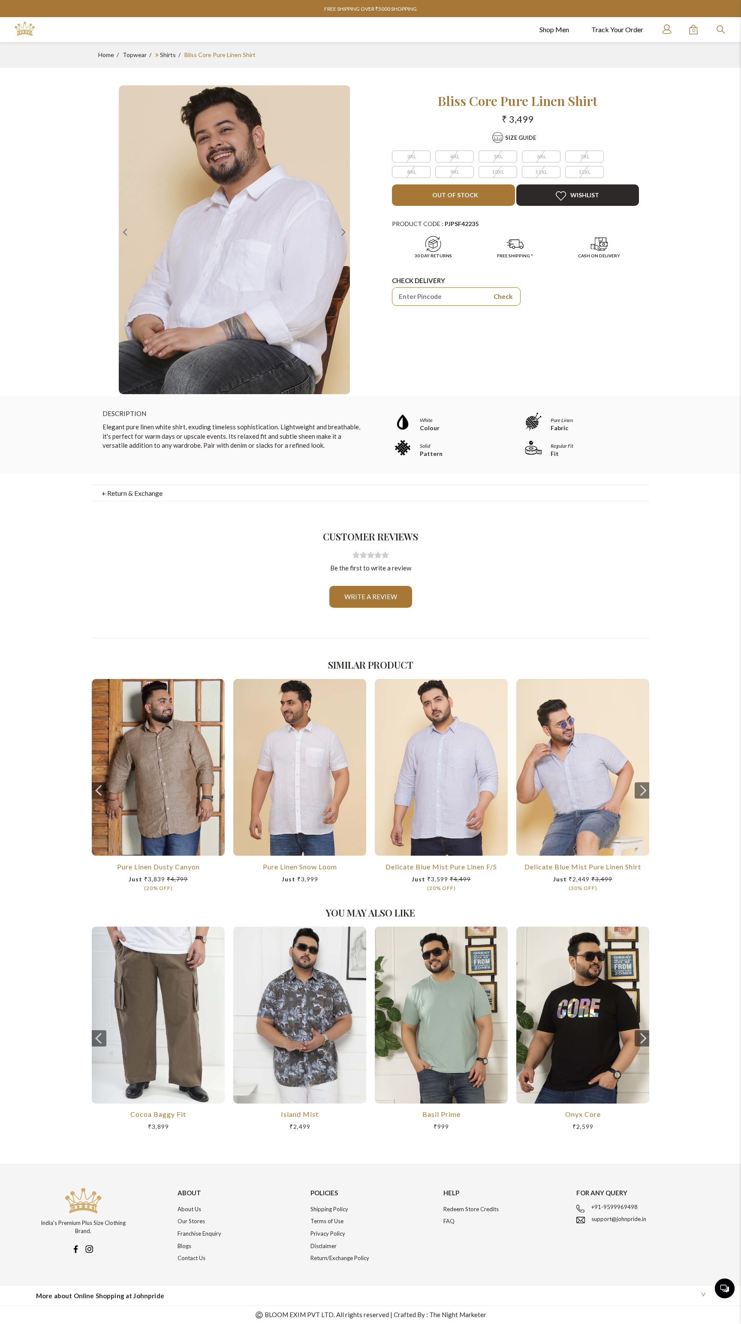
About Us (189, 1209)
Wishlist (584, 195)
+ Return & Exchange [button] (132, 493)
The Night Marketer (457, 1314)
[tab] (370, 493)
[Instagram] (89, 1248)
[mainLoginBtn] (666, 29)
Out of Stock (454, 195)
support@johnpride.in (618, 1218)
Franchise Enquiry (199, 1233)
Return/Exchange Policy (339, 1258)
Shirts (168, 54)
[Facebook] (75, 1248)
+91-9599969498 (614, 1206)
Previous (125, 231)
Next (343, 231)
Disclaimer (323, 1246)
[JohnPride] (24, 29)
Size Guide (520, 137)
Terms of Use (326, 1221)
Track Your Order (617, 29)
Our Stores (191, 1221)
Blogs (184, 1246)
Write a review (370, 596)
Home (106, 54)
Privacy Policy (327, 1233)
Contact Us (191, 1258)
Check (503, 296)
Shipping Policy (329, 1209)
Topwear (135, 54)
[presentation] (99, 790)
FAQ (449, 1221)
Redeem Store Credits (471, 1209)
